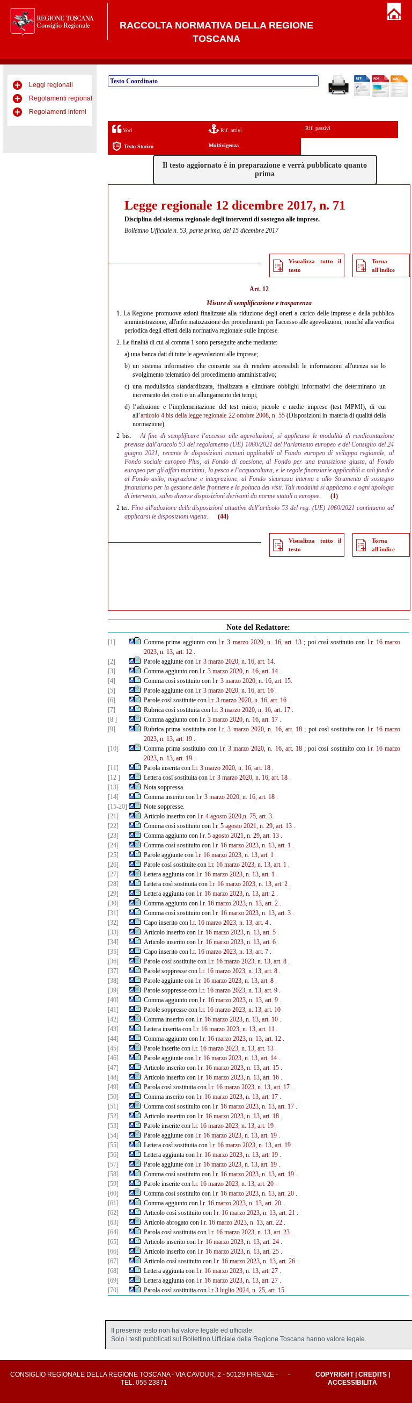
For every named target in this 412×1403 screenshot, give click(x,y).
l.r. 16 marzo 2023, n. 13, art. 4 (229, 922)
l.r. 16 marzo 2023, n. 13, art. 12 (240, 1038)
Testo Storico (138, 146)
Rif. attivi (230, 130)
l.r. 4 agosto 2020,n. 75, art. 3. (235, 816)
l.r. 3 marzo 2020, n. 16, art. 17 (251, 710)
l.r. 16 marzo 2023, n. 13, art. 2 (248, 884)
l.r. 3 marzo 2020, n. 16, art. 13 (259, 642)
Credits (372, 1374)
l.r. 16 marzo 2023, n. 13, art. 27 (237, 1271)
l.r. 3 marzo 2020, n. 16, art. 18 (260, 729)
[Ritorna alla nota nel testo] (132, 642)
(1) (334, 496)
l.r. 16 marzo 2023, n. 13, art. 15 (238, 1067)
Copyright (334, 1374)
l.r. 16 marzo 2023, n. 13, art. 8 (247, 961)
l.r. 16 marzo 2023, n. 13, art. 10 (240, 1009)
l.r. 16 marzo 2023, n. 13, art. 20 (233, 1184)
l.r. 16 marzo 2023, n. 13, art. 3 (251, 913)
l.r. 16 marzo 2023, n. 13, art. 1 (251, 845)
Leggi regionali (51, 85)
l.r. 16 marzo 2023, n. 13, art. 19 (233, 1125)
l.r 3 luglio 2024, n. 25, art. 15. (247, 1290)
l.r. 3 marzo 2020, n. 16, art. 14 (239, 671)
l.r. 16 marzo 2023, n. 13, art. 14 (236, 1058)
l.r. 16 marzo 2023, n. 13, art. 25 (238, 1251)
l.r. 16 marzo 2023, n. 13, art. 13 (233, 1048)
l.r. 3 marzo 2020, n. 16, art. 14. (235, 661)
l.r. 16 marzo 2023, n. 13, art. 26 (254, 1261)
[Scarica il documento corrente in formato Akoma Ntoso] (399, 95)
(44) (223, 516)
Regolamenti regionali (61, 98)
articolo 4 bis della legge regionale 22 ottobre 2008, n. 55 (213, 415)
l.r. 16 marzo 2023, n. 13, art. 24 (238, 1242)
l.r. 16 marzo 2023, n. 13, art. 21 (254, 1213)
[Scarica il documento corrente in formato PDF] (380, 95)
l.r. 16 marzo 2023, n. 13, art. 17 (249, 1087)
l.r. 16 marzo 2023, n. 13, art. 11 (234, 1029)
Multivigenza (224, 145)
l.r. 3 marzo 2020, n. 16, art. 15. (252, 681)
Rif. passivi (317, 128)
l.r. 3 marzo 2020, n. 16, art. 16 (234, 690)
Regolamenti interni (57, 112)
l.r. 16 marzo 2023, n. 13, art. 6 (236, 942)
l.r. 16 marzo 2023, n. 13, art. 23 (249, 1232)
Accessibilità (352, 1382)
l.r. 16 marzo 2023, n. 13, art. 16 (238, 1077)
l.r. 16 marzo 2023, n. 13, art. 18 (238, 1116)
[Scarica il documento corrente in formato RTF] (362, 94)
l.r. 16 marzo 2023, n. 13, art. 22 (241, 1222)
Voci (127, 130)
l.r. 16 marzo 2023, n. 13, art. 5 (236, 932)
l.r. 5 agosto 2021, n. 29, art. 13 (252, 826)
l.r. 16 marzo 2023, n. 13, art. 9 (238, 990)
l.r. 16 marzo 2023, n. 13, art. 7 (229, 951)
